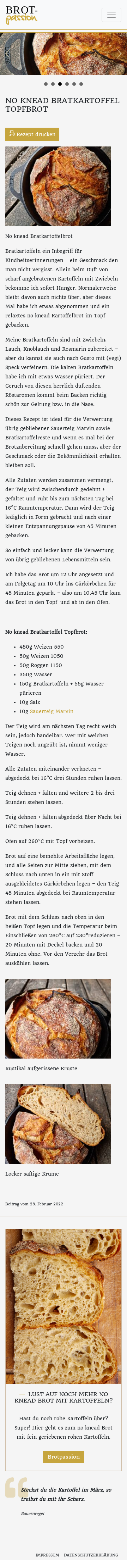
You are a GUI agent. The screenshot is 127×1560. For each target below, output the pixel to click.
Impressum (47, 1555)
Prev (9, 54)
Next (117, 54)
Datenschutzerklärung (91, 1555)
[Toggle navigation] (111, 15)
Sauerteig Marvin (51, 711)
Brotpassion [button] (64, 1457)
